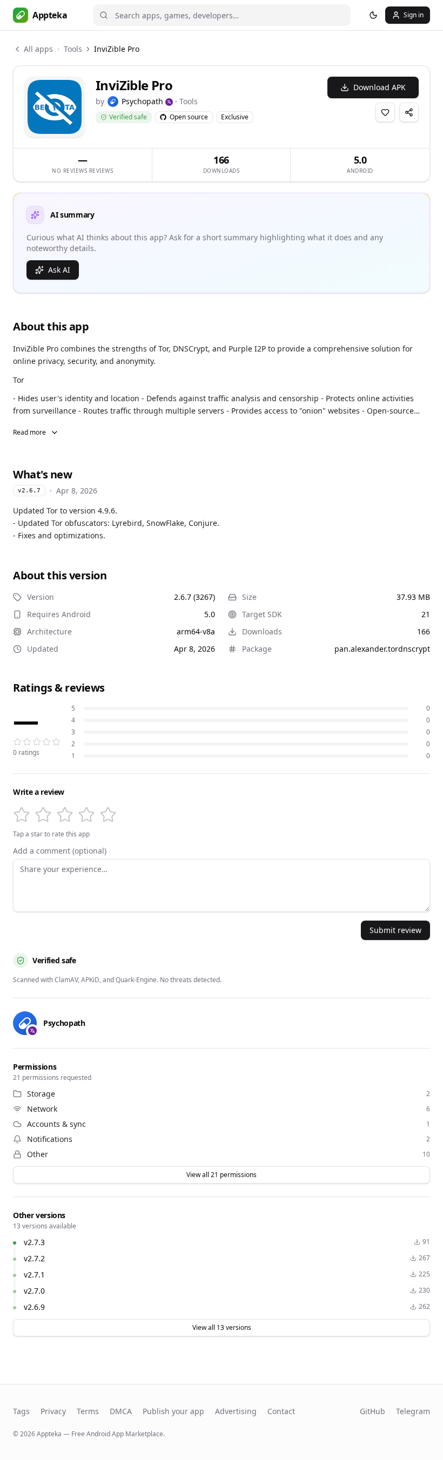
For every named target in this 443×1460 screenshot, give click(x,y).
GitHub (372, 1411)
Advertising (236, 1411)
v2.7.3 (34, 1242)
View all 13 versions (221, 1327)
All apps (38, 49)
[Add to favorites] (385, 112)
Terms (88, 1411)
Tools (73, 49)
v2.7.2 (34, 1258)
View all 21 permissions (221, 1174)
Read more (29, 432)
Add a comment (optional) (59, 851)
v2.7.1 (34, 1274)
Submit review (395, 930)
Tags (21, 1411)
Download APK (379, 87)
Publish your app (173, 1411)
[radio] (21, 815)
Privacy (53, 1411)
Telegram (413, 1411)
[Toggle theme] (373, 15)
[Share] (409, 112)
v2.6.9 (34, 1307)
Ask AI (59, 270)
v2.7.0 (34, 1291)
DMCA (121, 1411)
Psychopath (142, 101)
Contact (281, 1411)
